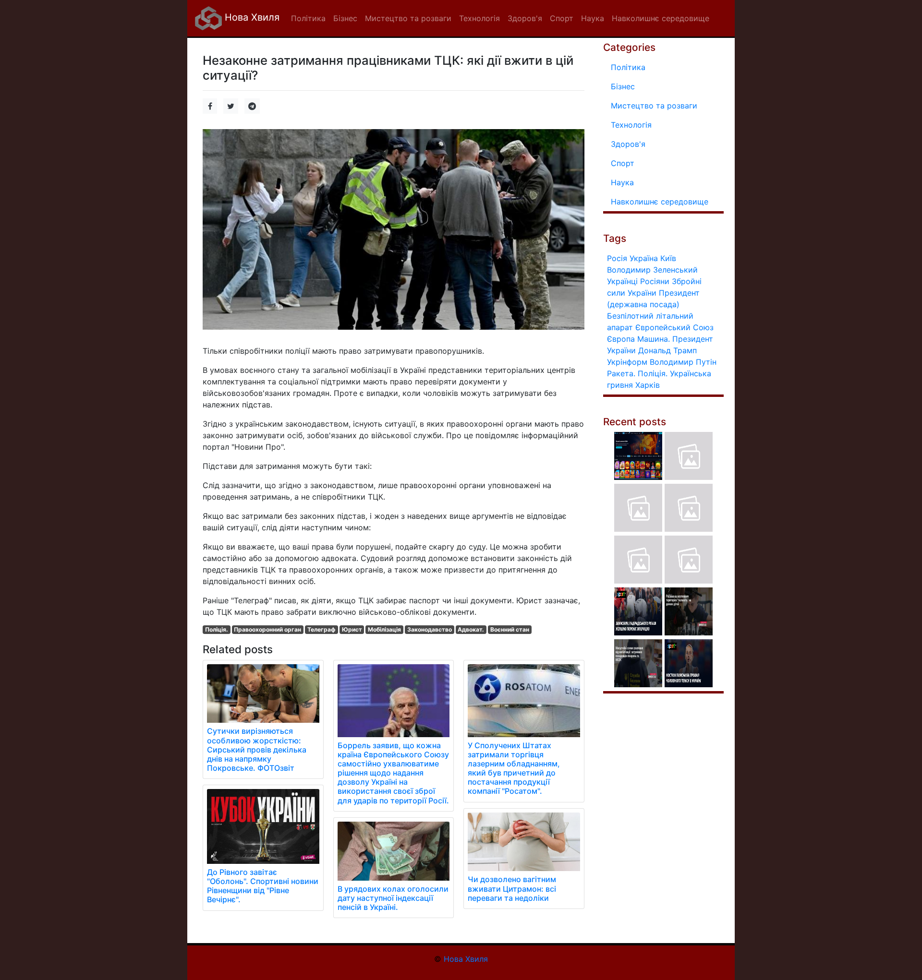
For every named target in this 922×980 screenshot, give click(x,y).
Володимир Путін (683, 362)
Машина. (653, 339)
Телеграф (321, 629)
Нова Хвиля (250, 17)
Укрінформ (627, 362)
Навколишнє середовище (659, 201)
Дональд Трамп (667, 350)
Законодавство (429, 629)
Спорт (622, 163)
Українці (622, 281)
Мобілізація (384, 629)
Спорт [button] (561, 18)
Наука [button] (592, 18)
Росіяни (654, 281)
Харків (647, 385)
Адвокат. (471, 629)
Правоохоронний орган (267, 629)
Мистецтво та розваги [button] (408, 18)
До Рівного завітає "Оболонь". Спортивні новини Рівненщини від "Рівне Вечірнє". (262, 886)
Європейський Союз (674, 327)
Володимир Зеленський (652, 270)
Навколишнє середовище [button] (660, 18)
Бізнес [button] (345, 18)
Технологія (631, 125)
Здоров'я (628, 144)
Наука (622, 182)
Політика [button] (308, 18)
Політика (628, 67)
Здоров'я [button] (525, 18)
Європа (621, 339)
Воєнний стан (509, 629)
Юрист (352, 629)
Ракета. (621, 373)
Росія (617, 258)
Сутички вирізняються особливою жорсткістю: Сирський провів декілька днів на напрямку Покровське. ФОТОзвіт (256, 749)
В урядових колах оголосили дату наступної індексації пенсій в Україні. (393, 898)
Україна (644, 258)
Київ (668, 258)
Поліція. (216, 629)
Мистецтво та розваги (654, 105)
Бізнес (623, 86)
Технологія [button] (479, 18)
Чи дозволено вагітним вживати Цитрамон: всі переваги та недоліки (512, 888)
